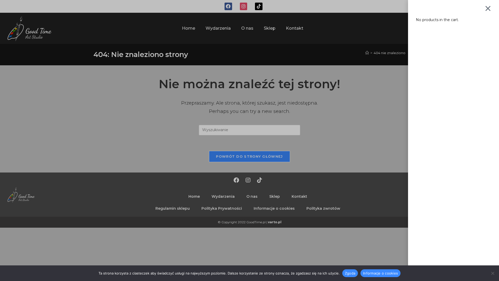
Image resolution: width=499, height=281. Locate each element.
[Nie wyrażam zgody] (492, 273)
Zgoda (350, 273)
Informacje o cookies (380, 273)
